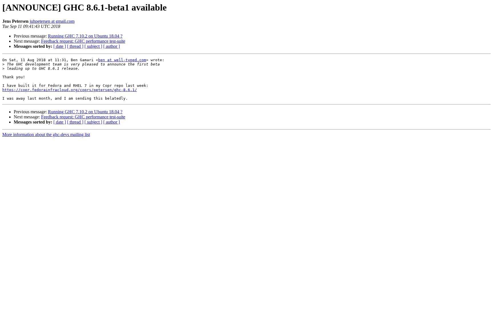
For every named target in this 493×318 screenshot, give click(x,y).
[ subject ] (93, 46)
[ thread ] (75, 46)
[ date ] (59, 46)
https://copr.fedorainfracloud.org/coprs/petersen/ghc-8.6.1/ (69, 90)
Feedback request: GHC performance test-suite (83, 41)
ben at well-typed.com (122, 60)
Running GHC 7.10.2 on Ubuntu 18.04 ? (85, 36)
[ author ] (111, 46)
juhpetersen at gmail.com (52, 21)
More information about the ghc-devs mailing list (46, 134)
